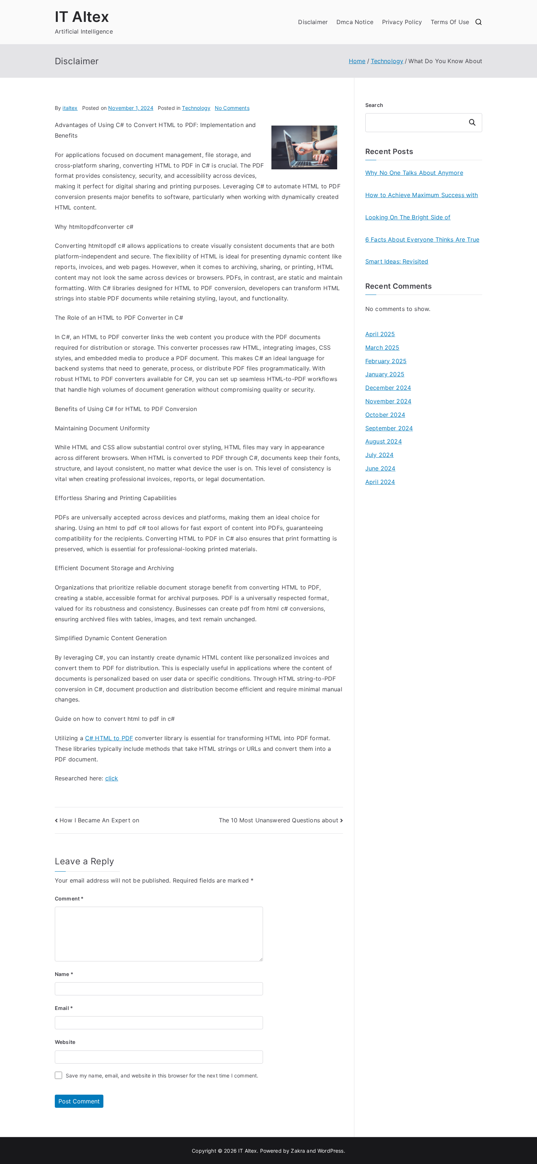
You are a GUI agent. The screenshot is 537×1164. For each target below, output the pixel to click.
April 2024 (380, 481)
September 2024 (389, 428)
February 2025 (386, 361)
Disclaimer (313, 22)
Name (64, 974)
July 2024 (379, 454)
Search (374, 105)
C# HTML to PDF (109, 738)
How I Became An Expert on (99, 820)
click (111, 778)
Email (64, 1008)
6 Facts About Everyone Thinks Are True (422, 239)
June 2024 (380, 468)
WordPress (330, 1151)
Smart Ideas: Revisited (397, 261)
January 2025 (384, 374)
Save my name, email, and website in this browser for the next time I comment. (162, 1075)
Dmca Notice (354, 22)
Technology (196, 108)
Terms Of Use (450, 22)
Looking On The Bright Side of (408, 217)
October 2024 (385, 414)
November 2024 (388, 401)
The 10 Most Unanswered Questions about (278, 820)
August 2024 (383, 441)
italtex (69, 108)
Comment (69, 898)
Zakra (298, 1151)
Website (65, 1042)
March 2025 (382, 347)
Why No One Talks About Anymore (414, 172)
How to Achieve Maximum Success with (421, 195)
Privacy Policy (402, 22)
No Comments (232, 108)
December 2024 (388, 387)
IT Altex (82, 17)
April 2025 (380, 334)
